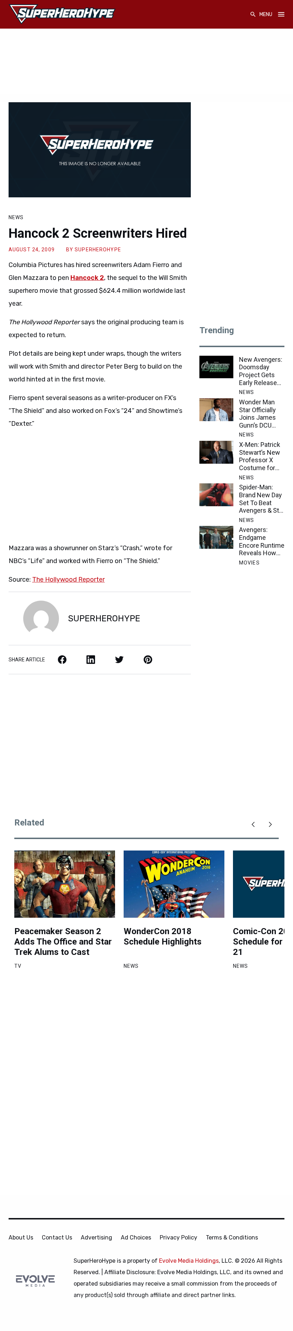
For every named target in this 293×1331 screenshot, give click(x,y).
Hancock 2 (87, 278)
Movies (249, 563)
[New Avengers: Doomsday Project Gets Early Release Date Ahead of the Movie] (216, 367)
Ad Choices (136, 1237)
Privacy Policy (178, 1237)
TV (17, 966)
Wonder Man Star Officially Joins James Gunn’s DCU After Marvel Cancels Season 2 (257, 413)
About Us (21, 1237)
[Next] (270, 824)
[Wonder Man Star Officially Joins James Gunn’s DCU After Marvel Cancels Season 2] (216, 409)
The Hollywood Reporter (68, 579)
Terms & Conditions (232, 1237)
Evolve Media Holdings (189, 1260)
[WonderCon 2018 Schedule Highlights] (174, 884)
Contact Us (57, 1237)
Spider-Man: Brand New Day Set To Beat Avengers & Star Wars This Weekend (261, 498)
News (16, 217)
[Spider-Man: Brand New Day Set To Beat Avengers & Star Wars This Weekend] (216, 494)
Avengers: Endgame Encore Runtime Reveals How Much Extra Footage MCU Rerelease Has (261, 541)
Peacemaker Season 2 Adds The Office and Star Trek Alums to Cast (63, 941)
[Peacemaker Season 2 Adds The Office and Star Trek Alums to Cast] (64, 884)
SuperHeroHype (98, 249)
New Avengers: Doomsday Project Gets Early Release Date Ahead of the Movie (260, 371)
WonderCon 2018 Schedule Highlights (163, 936)
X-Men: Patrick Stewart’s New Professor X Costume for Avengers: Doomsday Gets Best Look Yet (261, 456)
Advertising (96, 1237)
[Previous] (253, 824)
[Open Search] (253, 14)
